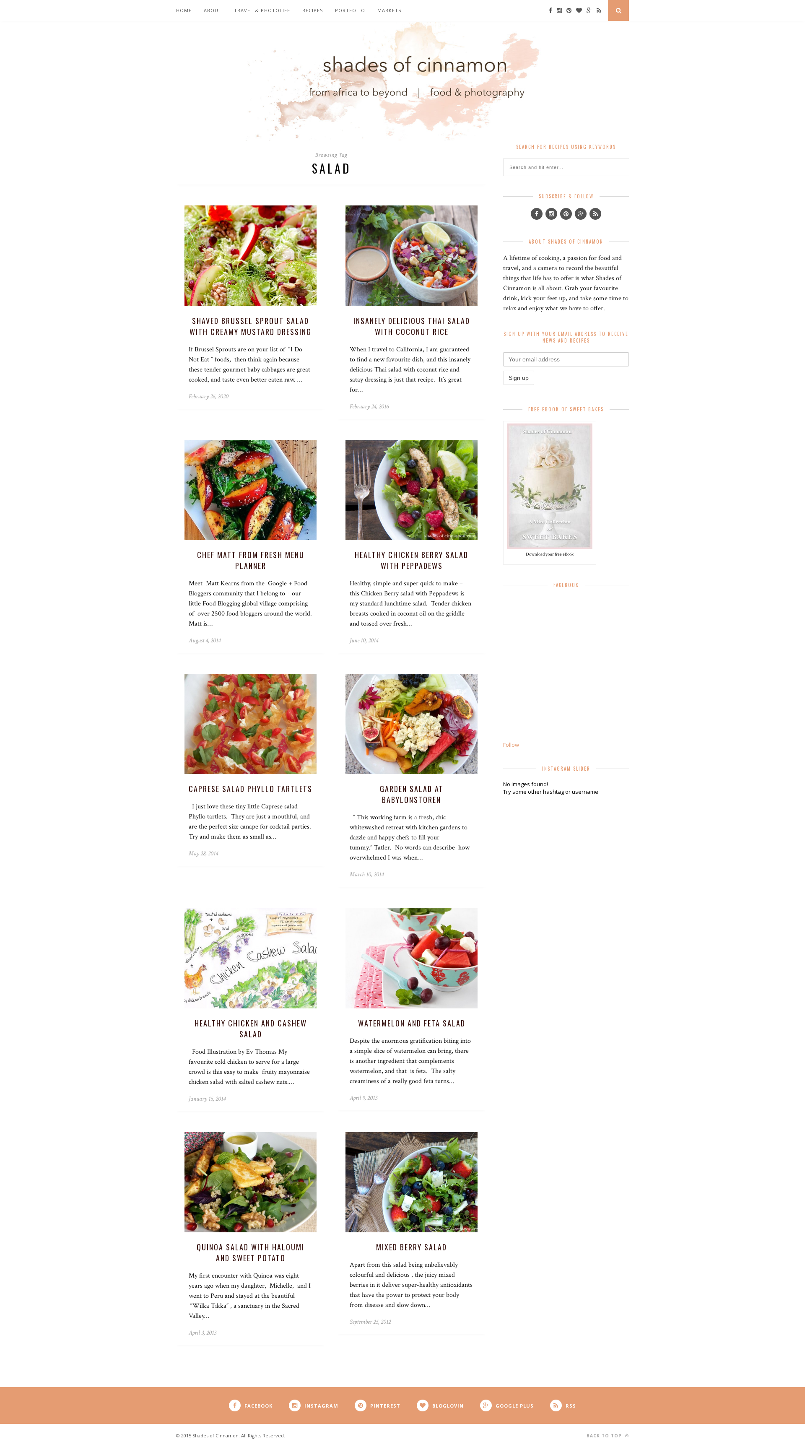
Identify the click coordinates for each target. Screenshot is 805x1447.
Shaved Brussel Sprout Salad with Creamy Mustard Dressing (251, 326)
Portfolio (350, 10)
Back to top (605, 1436)
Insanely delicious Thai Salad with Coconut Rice (411, 326)
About (213, 10)
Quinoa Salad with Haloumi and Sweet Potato (250, 1252)
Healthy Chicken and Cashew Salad (251, 1028)
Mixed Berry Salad (411, 1247)
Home (184, 10)
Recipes (312, 10)
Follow (511, 744)
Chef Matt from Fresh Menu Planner (250, 560)
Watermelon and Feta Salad (411, 1023)
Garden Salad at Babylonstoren (412, 794)
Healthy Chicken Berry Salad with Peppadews (411, 560)
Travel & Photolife (262, 10)
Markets (389, 10)
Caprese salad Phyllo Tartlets (250, 788)
